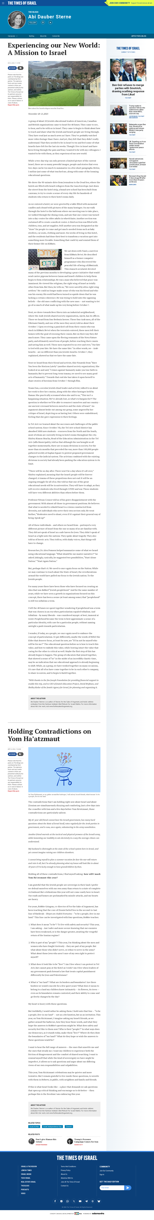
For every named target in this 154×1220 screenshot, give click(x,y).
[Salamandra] (98, 1213)
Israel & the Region (29, 1166)
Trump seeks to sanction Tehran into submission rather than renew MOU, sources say (137, 109)
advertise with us (67, 1178)
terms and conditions (68, 1166)
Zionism (69, 1126)
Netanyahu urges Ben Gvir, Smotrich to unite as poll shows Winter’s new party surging (137, 128)
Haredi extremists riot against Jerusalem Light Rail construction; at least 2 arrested (137, 163)
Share (13, 68)
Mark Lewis (132, 184)
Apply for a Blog (138, 36)
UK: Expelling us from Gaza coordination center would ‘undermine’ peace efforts (137, 145)
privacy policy (65, 1170)
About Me (43, 36)
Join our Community (119, 3)
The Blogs (33, 12)
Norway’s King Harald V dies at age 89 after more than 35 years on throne (137, 179)
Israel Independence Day (52, 1126)
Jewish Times (26, 1170)
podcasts (25, 1190)
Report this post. (13, 105)
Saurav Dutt (78, 1144)
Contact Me (56, 36)
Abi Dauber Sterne (49, 17)
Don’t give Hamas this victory (46, 1140)
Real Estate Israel (28, 1182)
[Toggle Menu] (3, 3)
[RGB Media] (79, 1213)
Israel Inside (26, 1174)
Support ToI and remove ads (141, 3)
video (23, 1193)
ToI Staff (128, 98)
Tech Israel (25, 1178)
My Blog (31, 36)
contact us (64, 1186)
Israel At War (34, 1126)
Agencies (135, 117)
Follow (32, 23)
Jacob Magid (133, 116)
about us (64, 1174)
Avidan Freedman (41, 1144)
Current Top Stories (128, 52)
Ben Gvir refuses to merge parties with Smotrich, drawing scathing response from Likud (128, 90)
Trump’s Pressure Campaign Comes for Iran (86, 1140)
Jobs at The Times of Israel (70, 1182)
